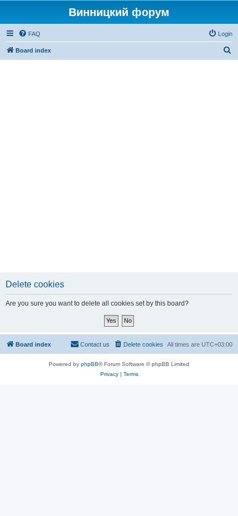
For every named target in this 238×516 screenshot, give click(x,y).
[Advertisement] (119, 166)
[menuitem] (29, 33)
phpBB (90, 364)
